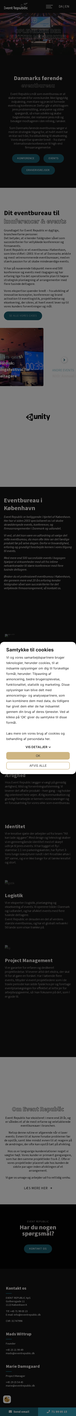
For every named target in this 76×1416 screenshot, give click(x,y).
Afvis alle (38, 766)
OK (38, 756)
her (47, 739)
